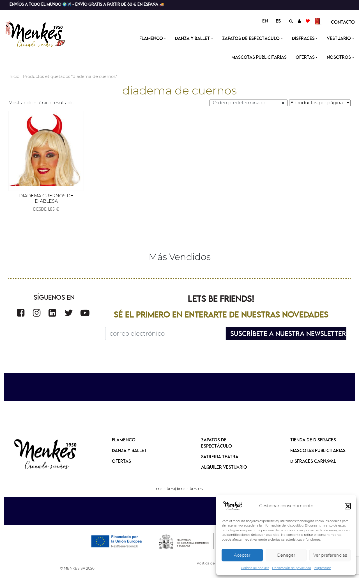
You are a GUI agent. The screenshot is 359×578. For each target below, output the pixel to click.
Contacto (343, 22)
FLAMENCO (123, 439)
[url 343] (46, 148)
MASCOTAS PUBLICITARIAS (318, 450)
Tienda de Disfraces (313, 439)
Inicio (13, 76)
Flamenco (151, 38)
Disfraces (303, 38)
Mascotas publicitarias (259, 57)
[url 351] (45, 455)
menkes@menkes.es (179, 488)
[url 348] (69, 312)
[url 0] (233, 506)
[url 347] (52, 312)
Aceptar (242, 555)
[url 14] (308, 21)
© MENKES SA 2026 (77, 568)
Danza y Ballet (192, 38)
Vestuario (339, 38)
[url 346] (36, 312)
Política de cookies (255, 568)
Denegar (286, 555)
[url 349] (84, 312)
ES (278, 21)
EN (265, 21)
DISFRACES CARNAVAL (313, 461)
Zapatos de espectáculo (251, 38)
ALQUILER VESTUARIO (224, 467)
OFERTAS (305, 57)
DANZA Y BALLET (129, 450)
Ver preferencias (330, 555)
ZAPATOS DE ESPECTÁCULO (216, 443)
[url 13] (299, 21)
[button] (348, 506)
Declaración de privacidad (291, 568)
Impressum (322, 568)
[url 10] (40, 33)
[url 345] (20, 312)
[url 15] (318, 21)
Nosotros (339, 57)
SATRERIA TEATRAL (221, 456)
